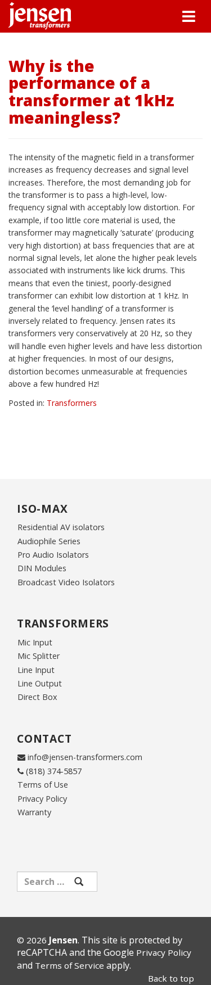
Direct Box (37, 697)
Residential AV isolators (61, 527)
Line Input (36, 670)
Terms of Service (69, 965)
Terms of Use (42, 784)
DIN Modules (41, 568)
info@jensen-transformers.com (85, 757)
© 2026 (47, 940)
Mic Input (34, 642)
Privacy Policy (42, 798)
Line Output (39, 683)
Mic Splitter (38, 655)
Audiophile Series (48, 541)
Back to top (171, 978)
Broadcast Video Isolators (66, 582)
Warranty (34, 812)
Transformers (72, 402)
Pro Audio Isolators (53, 554)
